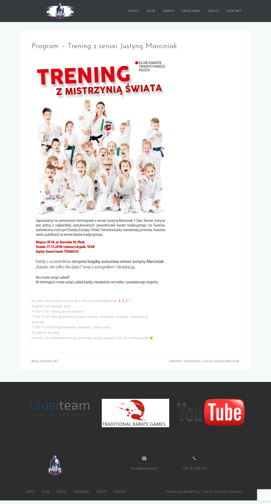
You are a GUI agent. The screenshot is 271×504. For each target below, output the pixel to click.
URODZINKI (191, 11)
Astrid (219, 491)
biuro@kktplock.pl (144, 468)
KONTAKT (234, 11)
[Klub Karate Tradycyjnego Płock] (55, 465)
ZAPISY (133, 11)
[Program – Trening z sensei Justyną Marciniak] (101, 173)
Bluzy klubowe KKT (45, 361)
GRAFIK (168, 11)
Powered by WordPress (183, 491)
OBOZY (213, 11)
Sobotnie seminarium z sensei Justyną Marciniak (204, 361)
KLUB (151, 11)
